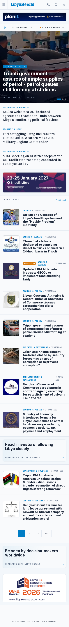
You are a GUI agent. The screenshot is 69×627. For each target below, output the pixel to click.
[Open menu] (4, 4)
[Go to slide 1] (59, 99)
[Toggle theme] (64, 4)
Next (47, 533)
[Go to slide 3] (65, 99)
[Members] (48, 4)
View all (61, 200)
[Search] (56, 4)
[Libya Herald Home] (22, 4)
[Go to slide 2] (62, 99)
